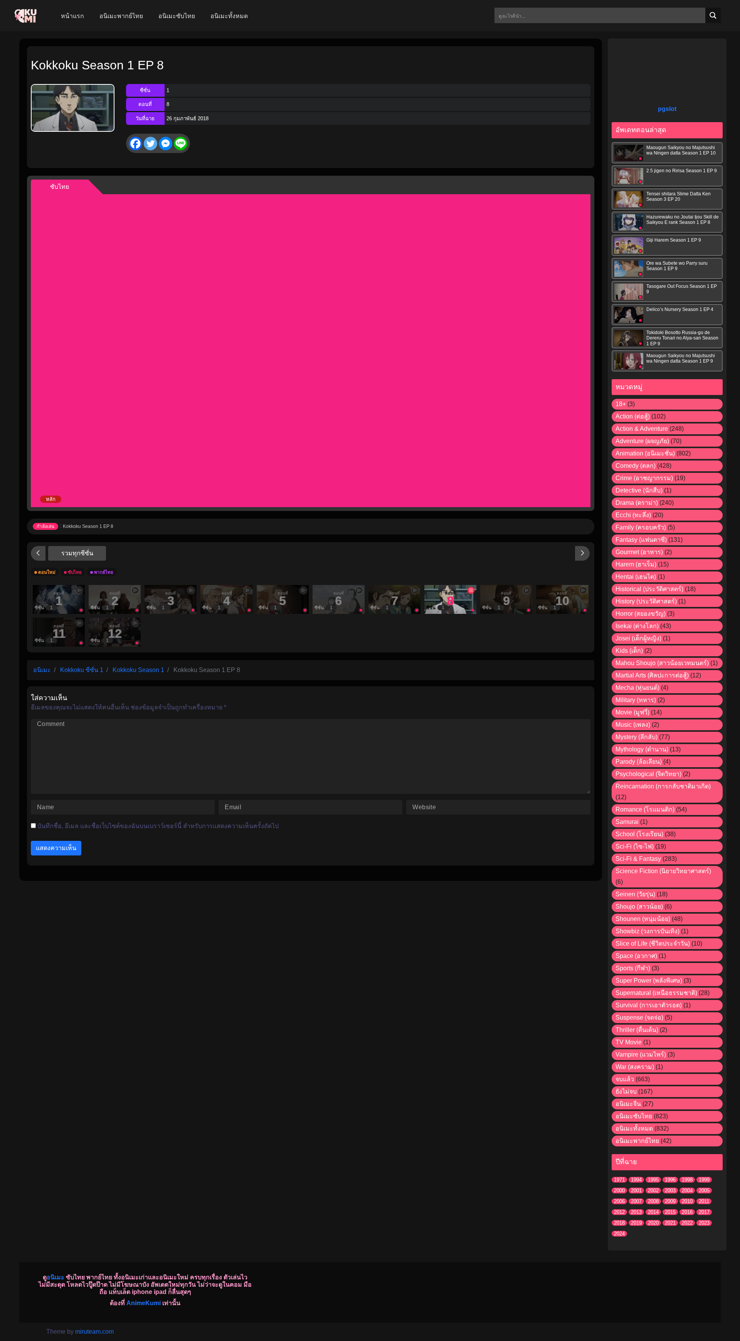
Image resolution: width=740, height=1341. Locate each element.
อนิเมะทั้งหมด (634, 1128)
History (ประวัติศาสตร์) (646, 601)
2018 (619, 1223)
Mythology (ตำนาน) (642, 749)
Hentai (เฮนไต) (636, 576)
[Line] (180, 143)
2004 (687, 1190)
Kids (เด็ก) (629, 650)
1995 (653, 1180)
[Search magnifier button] (713, 15)
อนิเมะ (55, 1277)
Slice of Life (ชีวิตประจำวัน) (653, 943)
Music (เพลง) (633, 724)
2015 (670, 1212)
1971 (619, 1180)
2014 (653, 1212)
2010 (687, 1201)
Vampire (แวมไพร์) (641, 1054)
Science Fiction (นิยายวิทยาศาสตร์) (663, 871)
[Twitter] (150, 143)
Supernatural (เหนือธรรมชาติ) (656, 993)
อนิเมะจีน (628, 1104)
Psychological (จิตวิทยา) (648, 774)
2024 (619, 1234)
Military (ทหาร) (636, 700)
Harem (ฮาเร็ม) (636, 564)
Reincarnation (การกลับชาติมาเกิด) (663, 786)
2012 (619, 1212)
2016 (687, 1212)
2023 (704, 1223)
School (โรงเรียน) (639, 834)
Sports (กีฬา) (633, 968)
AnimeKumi (143, 1303)
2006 (619, 1201)
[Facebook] (135, 143)
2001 (636, 1190)
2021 (670, 1223)
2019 (636, 1223)
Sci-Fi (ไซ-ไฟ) (635, 846)
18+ (621, 404)
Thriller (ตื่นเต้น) (637, 1030)
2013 (636, 1212)
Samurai (627, 821)
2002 (653, 1190)
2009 (670, 1201)
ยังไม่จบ (626, 1091)
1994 (636, 1180)
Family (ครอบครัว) (641, 527)
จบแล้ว (625, 1079)
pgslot (667, 109)
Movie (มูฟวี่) (632, 712)
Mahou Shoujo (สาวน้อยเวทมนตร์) (662, 663)
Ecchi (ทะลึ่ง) (633, 515)
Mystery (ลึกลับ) (637, 737)
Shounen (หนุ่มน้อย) (643, 919)
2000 (619, 1190)
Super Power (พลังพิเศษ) (649, 980)
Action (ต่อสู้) (633, 416)
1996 (670, 1180)
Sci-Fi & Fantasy (638, 858)
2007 (636, 1201)
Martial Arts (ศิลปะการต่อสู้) (652, 675)
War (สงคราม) (635, 1067)
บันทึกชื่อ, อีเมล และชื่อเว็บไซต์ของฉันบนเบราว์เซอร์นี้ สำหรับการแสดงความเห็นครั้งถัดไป (158, 826)
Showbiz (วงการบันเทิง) (647, 931)
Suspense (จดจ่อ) (639, 1017)
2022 (687, 1223)
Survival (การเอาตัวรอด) (649, 1005)
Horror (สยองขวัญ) (641, 613)
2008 (653, 1201)
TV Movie (629, 1042)
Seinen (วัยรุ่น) (635, 894)
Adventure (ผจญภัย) (642, 441)
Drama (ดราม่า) (637, 502)
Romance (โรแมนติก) (645, 809)
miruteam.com (94, 1331)
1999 (704, 1180)
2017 (704, 1212)
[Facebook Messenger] (165, 143)
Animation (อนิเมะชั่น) (645, 453)
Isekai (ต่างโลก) (637, 626)
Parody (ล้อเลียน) (639, 761)
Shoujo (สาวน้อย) (639, 906)
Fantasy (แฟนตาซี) (641, 539)
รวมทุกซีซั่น (77, 553)
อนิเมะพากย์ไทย (637, 1141)
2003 (670, 1190)
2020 (653, 1223)
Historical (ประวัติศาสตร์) (649, 589)
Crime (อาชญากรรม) (644, 478)
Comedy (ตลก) (636, 465)
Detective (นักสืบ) (639, 490)
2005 (704, 1190)
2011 (704, 1201)
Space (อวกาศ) (636, 956)
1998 (687, 1180)
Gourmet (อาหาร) (639, 552)
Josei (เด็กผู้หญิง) (638, 638)
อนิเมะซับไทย (634, 1116)
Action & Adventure (642, 428)
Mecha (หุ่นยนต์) (637, 687)
